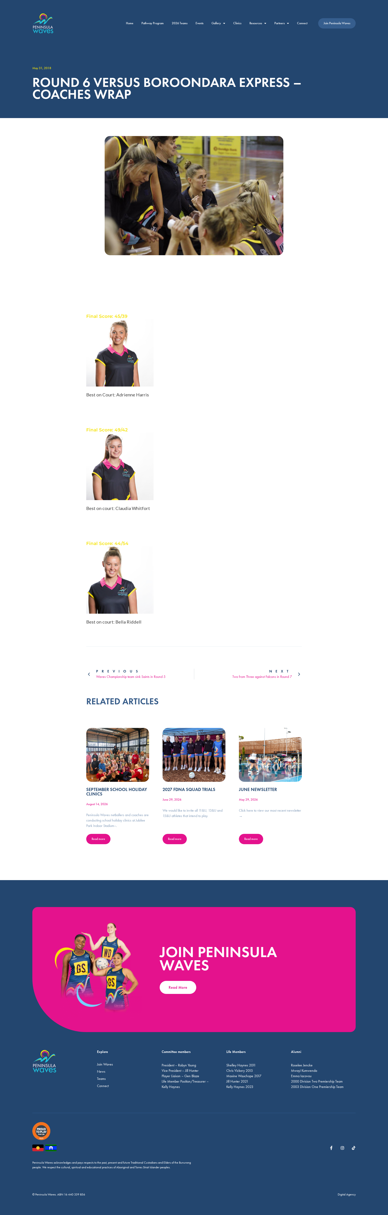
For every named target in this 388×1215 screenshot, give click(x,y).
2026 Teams (179, 23)
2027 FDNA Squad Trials (189, 789)
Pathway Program (152, 23)
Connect (302, 23)
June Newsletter (258, 789)
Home (129, 23)
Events (199, 23)
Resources (255, 23)
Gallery (216, 23)
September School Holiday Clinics (116, 792)
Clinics (237, 23)
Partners (279, 23)
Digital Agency (347, 1194)
